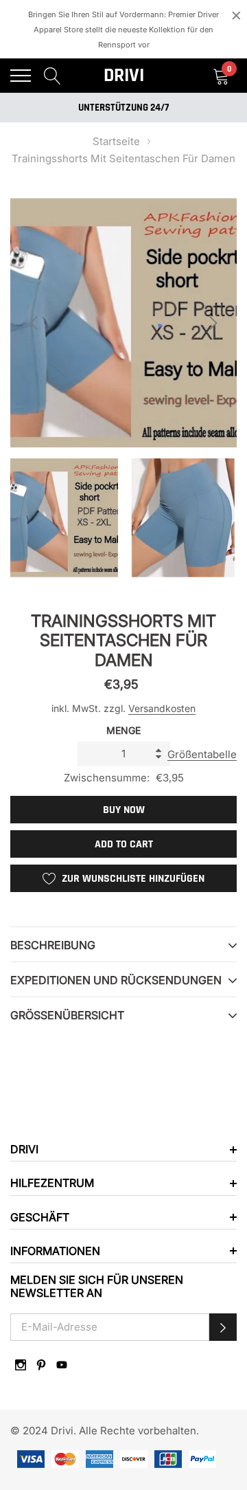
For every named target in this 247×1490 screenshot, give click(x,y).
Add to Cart (124, 844)
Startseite (116, 141)
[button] (223, 1327)
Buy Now (124, 810)
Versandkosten (162, 708)
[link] (20, 1365)
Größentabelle (202, 754)
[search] (52, 75)
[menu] (20, 75)
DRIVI (124, 75)
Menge (123, 730)
